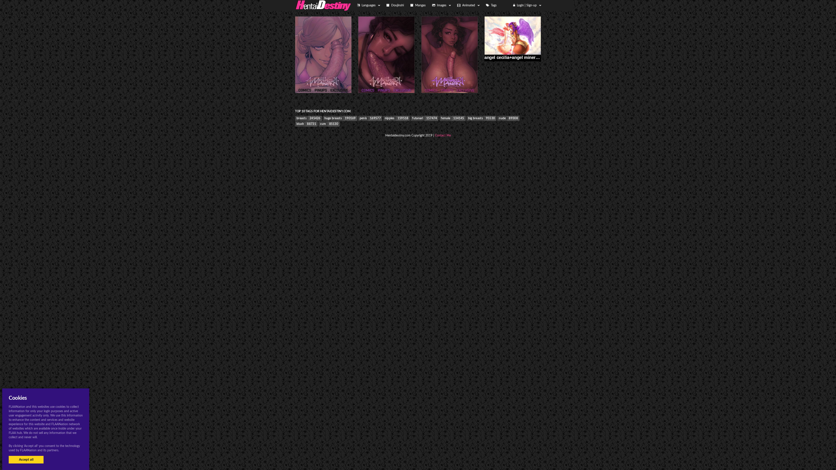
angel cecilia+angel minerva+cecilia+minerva (529, 57)
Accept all (26, 459)
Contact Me (443, 135)
